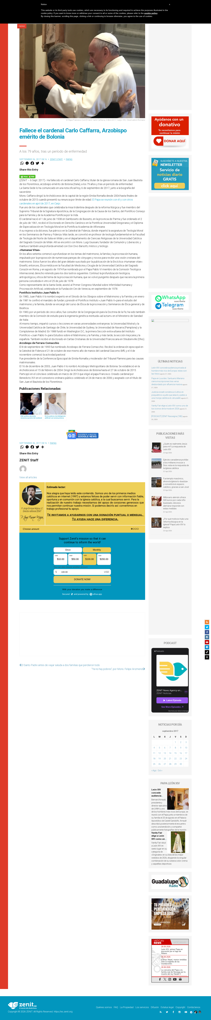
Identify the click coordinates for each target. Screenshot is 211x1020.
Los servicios (142, 1007)
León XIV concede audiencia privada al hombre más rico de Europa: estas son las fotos (169, 371)
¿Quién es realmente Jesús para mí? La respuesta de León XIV (175, 447)
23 (181, 758)
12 (159, 753)
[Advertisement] (82, 637)
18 (154, 758)
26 (159, 764)
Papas (22, 26)
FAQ (116, 1007)
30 (181, 764)
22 (175, 758)
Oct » (160, 770)
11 (154, 753)
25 (154, 764)
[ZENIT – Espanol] (22, 1005)
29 (175, 764)
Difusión (155, 1007)
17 (186, 753)
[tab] (161, 941)
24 (186, 758)
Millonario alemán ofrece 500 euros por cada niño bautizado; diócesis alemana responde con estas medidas (174, 503)
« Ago (153, 770)
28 (170, 764)
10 (186, 748)
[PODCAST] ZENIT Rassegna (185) (166, 416)
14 (170, 753)
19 (159, 758)
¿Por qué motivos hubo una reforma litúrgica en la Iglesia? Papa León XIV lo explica (175, 523)
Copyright (180, 1007)
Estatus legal (167, 1007)
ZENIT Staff (56, 159)
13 (165, 753)
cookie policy (150, 13)
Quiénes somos (104, 1007)
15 (175, 753)
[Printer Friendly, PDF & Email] (27, 176)
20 (165, 758)
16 (181, 753)
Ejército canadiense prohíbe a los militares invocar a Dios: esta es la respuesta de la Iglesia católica (176, 464)
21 (170, 758)
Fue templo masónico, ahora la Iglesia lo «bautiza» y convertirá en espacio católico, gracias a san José (176, 482)
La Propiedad (126, 1007)
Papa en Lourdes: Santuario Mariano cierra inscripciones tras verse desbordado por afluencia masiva (167, 381)
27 (165, 764)
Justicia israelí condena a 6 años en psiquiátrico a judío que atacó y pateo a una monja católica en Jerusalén (169, 395)
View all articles (28, 477)
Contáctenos (193, 1007)
